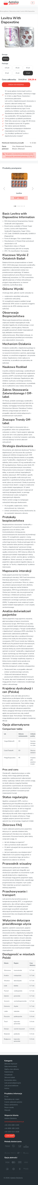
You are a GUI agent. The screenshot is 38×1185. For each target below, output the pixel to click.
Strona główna (4, 11)
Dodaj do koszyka (16, 85)
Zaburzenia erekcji (14, 11)
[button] (19, 198)
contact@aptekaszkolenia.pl (14, 1122)
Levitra (19, 193)
